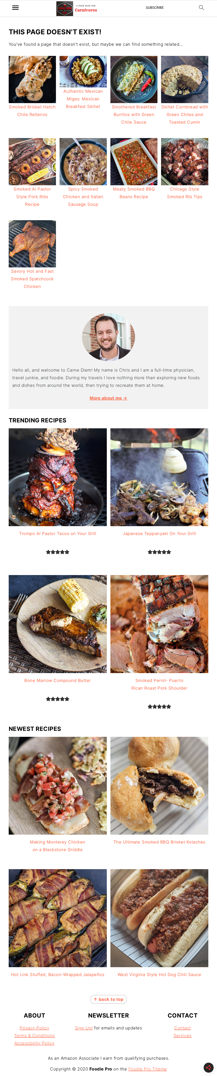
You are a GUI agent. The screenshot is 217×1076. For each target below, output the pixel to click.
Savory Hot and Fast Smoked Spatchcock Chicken (32, 279)
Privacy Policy (34, 1027)
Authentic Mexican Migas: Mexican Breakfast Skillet (83, 99)
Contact (182, 1027)
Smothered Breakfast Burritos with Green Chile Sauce (134, 114)
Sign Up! (84, 1027)
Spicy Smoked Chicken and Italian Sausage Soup (83, 197)
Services (183, 1035)
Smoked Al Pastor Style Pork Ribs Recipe (32, 197)
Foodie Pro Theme (147, 1069)
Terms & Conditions (34, 1035)
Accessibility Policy (34, 1043)
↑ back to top (108, 999)
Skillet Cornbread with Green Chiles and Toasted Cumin (184, 114)
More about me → (108, 398)
